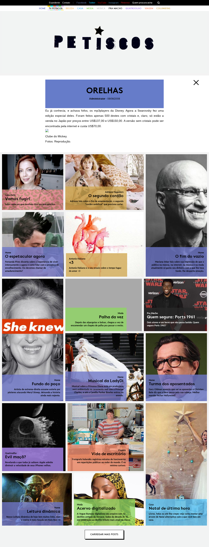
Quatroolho (133, 8)
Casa (80, 8)
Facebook (82, 2)
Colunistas (163, 8)
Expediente (54, 2)
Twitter (92, 2)
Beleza (70, 8)
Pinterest (125, 2)
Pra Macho (115, 8)
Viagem (149, 8)
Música (101, 8)
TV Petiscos (55, 8)
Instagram (114, 2)
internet (72, 126)
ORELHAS (104, 90)
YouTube (102, 2)
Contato (66, 2)
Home (42, 8)
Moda (90, 8)
